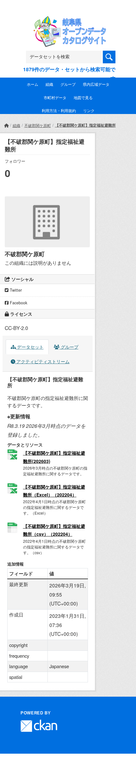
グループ (68, 84)
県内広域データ (96, 84)
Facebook (18, 303)
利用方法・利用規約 (59, 110)
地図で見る (83, 97)
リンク (89, 110)
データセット (30, 347)
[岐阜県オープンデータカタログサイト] (68, 20)
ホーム (32, 84)
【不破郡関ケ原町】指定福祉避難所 (85, 125)
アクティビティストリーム (42, 361)
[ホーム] (6, 125)
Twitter (15, 290)
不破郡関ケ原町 (37, 125)
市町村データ (55, 97)
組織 (49, 84)
